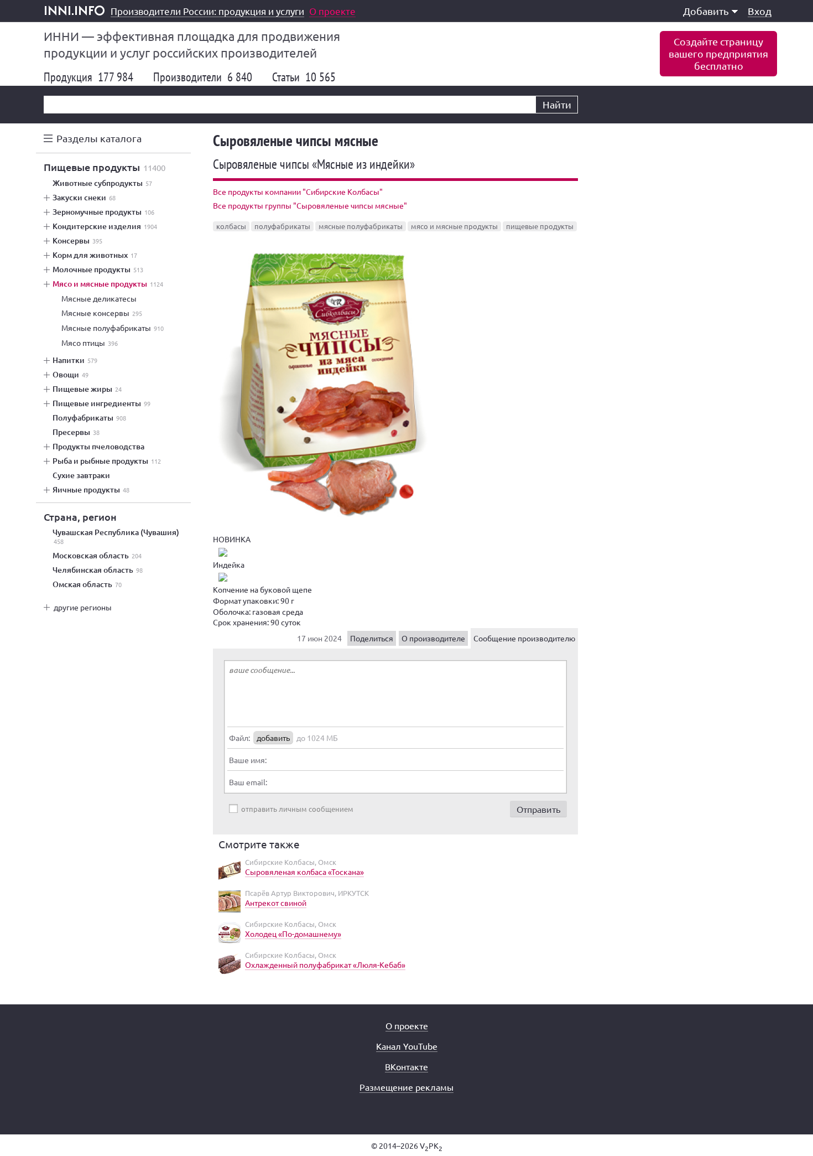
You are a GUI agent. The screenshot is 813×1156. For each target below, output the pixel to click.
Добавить (706, 11)
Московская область (97, 555)
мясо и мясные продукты (454, 226)
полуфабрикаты (282, 226)
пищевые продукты (540, 226)
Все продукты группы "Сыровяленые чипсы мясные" (310, 205)
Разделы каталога (99, 138)
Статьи (304, 77)
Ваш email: (248, 782)
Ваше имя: (248, 760)
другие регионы (83, 607)
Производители (202, 77)
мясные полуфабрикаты (361, 226)
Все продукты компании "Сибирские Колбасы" (298, 191)
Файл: (239, 738)
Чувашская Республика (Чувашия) (116, 537)
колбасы (231, 226)
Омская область (87, 584)
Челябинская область (98, 570)
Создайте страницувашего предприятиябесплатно (718, 53)
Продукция (88, 77)
